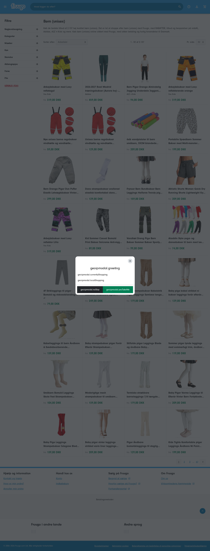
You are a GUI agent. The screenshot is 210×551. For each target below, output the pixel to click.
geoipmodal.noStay (90, 289)
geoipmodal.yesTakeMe (118, 289)
